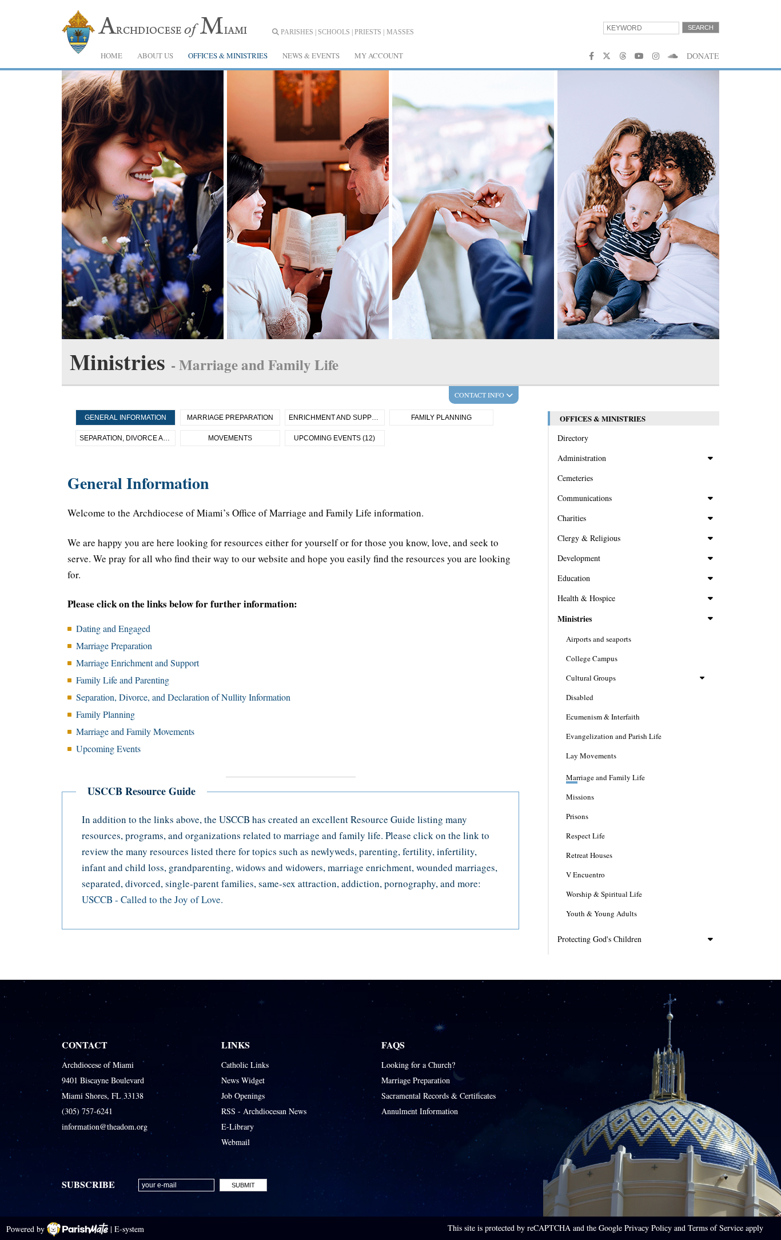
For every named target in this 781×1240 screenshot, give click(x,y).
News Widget (243, 1080)
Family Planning (441, 418)
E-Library (237, 1126)
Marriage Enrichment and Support (137, 663)
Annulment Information (419, 1111)
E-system (129, 1228)
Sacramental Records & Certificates (438, 1095)
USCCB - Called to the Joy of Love (151, 899)
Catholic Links (245, 1064)
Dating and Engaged (113, 628)
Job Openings (243, 1095)
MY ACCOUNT (378, 55)
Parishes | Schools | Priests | (331, 32)
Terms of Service (715, 1227)
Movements (230, 438)
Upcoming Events (108, 748)
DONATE (703, 55)
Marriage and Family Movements (135, 731)
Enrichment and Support (337, 418)
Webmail (235, 1141)
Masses (400, 32)
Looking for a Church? (418, 1064)
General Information (125, 418)
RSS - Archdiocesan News (263, 1111)
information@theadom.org (105, 1126)
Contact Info (480, 394)
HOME (111, 55)
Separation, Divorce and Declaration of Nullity (127, 438)
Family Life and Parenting (122, 680)
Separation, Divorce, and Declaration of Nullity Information (183, 697)
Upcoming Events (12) (334, 438)
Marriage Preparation (230, 418)
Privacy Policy (648, 1227)
